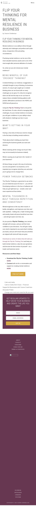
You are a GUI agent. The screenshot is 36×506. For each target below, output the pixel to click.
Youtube (18, 497)
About (18, 340)
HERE (9, 261)
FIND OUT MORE (18, 274)
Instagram (18, 492)
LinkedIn (18, 494)
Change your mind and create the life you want (19, 292)
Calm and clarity (10, 282)
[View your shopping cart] (24, 2)
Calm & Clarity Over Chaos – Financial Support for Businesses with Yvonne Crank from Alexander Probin (17, 287)
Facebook (18, 490)
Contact (18, 342)
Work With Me (18, 347)
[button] (18, 323)
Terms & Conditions (18, 349)
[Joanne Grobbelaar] (5, 2)
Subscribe (18, 344)
